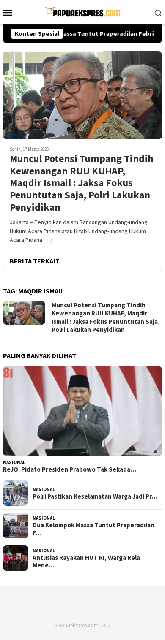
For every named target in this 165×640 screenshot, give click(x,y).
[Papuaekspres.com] (82, 11)
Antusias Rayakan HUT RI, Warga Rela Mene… (86, 561)
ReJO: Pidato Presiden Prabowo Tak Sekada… (69, 469)
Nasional (14, 462)
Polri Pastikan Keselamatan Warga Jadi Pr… (95, 496)
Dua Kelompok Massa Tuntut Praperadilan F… (93, 529)
